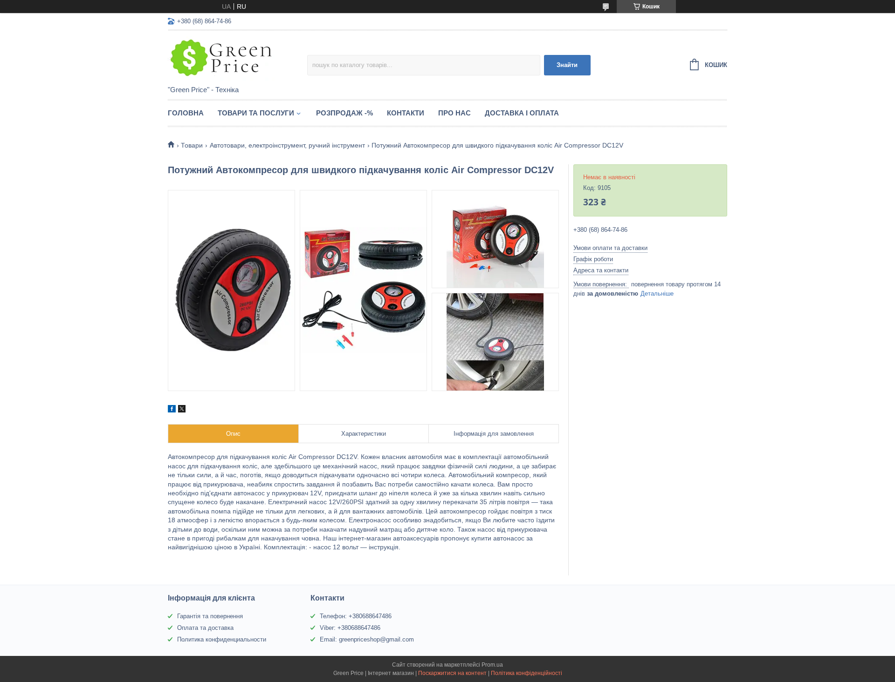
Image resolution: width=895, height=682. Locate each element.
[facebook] (172, 410)
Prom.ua (492, 665)
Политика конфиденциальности (221, 639)
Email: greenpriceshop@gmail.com (367, 639)
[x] (182, 410)
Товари (192, 145)
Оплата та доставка (205, 627)
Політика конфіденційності (526, 673)
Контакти (405, 112)
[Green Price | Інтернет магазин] (237, 58)
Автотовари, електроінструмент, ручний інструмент (287, 145)
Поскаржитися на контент (452, 673)
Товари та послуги (256, 112)
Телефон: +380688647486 (356, 616)
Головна (186, 112)
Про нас (454, 112)
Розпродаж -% (344, 112)
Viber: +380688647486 (350, 627)
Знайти (567, 64)
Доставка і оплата (522, 112)
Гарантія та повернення (210, 616)
